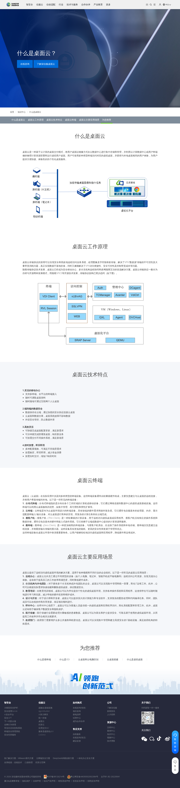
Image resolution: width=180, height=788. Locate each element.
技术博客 (111, 741)
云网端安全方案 (43, 758)
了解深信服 (112, 707)
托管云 (41, 724)
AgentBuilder (44, 711)
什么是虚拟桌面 (135, 659)
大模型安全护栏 (11, 707)
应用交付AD (44, 728)
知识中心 (22, 112)
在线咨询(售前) (79, 707)
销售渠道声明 (64, 781)
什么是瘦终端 (44, 659)
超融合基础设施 (45, 707)
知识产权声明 (49, 781)
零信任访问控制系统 (13, 728)
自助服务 (77, 734)
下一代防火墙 (10, 721)
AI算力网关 (43, 714)
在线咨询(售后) (79, 737)
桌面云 (41, 721)
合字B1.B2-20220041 (110, 776)
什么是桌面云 (35, 112)
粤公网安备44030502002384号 (84, 776)
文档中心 (111, 727)
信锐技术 (18, 762)
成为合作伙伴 (79, 721)
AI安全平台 (9, 714)
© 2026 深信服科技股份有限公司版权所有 (22, 776)
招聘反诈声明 (93, 781)
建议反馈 (77, 741)
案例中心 (111, 730)
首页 (12, 112)
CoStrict (42, 734)
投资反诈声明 (79, 781)
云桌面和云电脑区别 (88, 659)
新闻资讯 (111, 711)
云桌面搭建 (112, 659)
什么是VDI (64, 659)
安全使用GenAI (10, 711)
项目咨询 (77, 711)
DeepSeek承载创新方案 (63, 758)
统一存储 (42, 717)
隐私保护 (26, 781)
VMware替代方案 (25, 758)
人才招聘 (111, 714)
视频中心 (111, 737)
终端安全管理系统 (12, 731)
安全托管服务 (10, 734)
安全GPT (8, 717)
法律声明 (37, 781)
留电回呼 (77, 714)
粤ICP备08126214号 (55, 776)
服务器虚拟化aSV (46, 731)
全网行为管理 (10, 724)
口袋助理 (29, 762)
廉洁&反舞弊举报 (11, 781)
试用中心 (77, 717)
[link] (12, 112)
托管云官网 (40, 762)
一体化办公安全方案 (85, 758)
